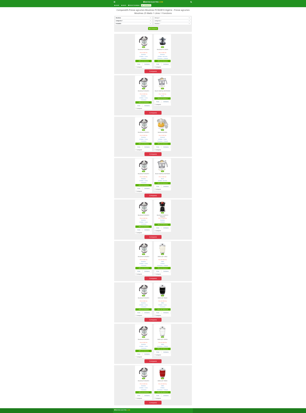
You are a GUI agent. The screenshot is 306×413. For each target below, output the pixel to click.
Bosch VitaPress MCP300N (162, 173)
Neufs (124, 5)
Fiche (138, 64)
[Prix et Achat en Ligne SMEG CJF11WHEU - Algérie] (162, 331)
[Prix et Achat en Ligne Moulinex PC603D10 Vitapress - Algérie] (162, 206)
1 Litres (146, 56)
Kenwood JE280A (162, 132)
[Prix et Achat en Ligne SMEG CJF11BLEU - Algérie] (162, 289)
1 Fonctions (143, 58)
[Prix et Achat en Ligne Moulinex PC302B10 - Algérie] (143, 41)
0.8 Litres (165, 180)
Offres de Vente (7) (163, 98)
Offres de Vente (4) (163, 144)
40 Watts (160, 139)
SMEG (162, 261)
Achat (117, 5)
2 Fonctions (160, 265)
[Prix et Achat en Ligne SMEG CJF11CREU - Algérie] (162, 248)
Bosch (162, 96)
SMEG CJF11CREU (162, 256)
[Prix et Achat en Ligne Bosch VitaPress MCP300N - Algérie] (162, 165)
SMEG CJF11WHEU (162, 339)
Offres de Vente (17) (162, 392)
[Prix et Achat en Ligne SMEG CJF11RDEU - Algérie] (162, 372)
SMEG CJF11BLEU (162, 298)
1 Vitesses (165, 58)
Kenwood (162, 137)
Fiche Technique (135, 5)
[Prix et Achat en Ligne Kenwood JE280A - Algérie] (162, 123)
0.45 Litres (164, 56)
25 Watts (141, 56)
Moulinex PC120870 (162, 49)
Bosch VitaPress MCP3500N (162, 91)
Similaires (147, 64)
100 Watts (162, 222)
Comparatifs (147, 5)
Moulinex (143, 54)
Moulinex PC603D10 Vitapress (162, 215)
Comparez (154, 28)
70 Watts (162, 263)
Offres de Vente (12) (162, 309)
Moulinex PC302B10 (143, 49)
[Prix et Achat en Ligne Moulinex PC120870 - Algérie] (162, 41)
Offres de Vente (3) (163, 183)
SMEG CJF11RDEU (162, 381)
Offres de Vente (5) (144, 61)
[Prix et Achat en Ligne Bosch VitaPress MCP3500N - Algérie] (162, 82)
